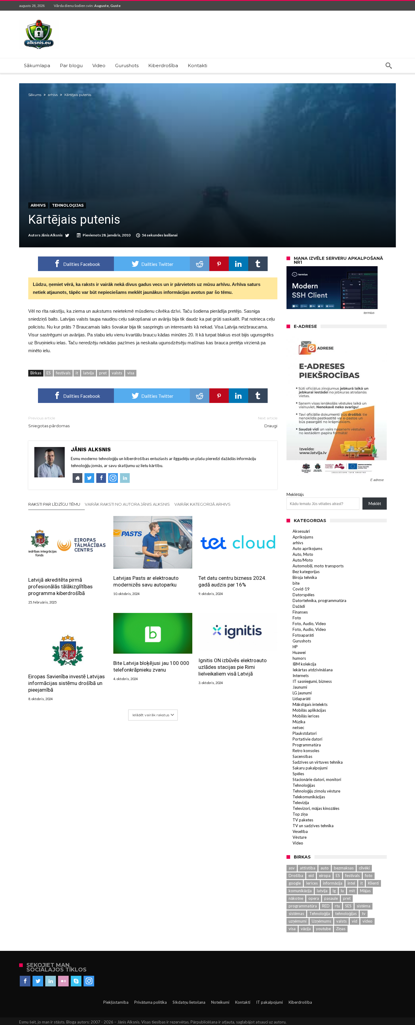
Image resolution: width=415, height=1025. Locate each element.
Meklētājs (295, 494)
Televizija (301, 802)
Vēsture (300, 837)
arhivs (53, 95)
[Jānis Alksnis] (39, 19)
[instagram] (89, 981)
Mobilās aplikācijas (309, 710)
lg (334, 890)
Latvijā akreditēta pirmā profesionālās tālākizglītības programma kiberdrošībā (60, 586)
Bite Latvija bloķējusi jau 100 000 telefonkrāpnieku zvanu (151, 666)
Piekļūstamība (116, 1002)
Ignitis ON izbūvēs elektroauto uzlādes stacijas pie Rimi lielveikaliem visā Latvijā (232, 667)
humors (299, 658)
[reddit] (199, 263)
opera (313, 898)
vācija (306, 928)
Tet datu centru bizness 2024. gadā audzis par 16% (232, 581)
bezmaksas (344, 867)
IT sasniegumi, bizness (312, 681)
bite (296, 583)
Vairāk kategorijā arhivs (202, 504)
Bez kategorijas (306, 571)
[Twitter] (38, 981)
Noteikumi (220, 1002)
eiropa (325, 875)
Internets (301, 675)
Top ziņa (300, 814)
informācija (332, 883)
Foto (297, 617)
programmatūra (303, 905)
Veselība (300, 831)
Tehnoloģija (319, 913)
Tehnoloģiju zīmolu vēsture (316, 791)
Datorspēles (303, 594)
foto (368, 875)
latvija (88, 372)
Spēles (298, 773)
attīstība (307, 867)
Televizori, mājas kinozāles (316, 808)
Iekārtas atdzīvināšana (313, 669)
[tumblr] (258, 263)
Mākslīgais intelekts (310, 704)
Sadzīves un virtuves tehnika (318, 762)
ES (48, 372)
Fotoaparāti (303, 635)
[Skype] (76, 981)
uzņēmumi (298, 921)
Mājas (365, 890)
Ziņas (340, 928)
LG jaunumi (302, 692)
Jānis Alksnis (52, 235)
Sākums (34, 95)
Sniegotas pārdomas (49, 422)
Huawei (299, 652)
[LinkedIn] (50, 981)
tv (363, 913)
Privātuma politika (150, 1002)
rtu (337, 905)
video (367, 921)
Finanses (300, 612)
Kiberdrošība (300, 1002)
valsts (117, 372)
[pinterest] (219, 263)
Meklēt (375, 503)
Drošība (296, 875)
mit (352, 890)
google (295, 883)
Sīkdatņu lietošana (189, 1002)
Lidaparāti (301, 698)
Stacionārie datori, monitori (317, 779)
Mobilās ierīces (306, 716)
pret (103, 372)
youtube (323, 928)
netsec (298, 727)
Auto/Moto (303, 560)
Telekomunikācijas (309, 796)
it (77, 372)
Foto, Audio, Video (309, 623)
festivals (63, 372)
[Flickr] (63, 981)
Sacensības (302, 756)
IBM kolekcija (304, 664)
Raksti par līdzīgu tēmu (54, 504)
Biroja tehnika (305, 577)
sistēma (363, 905)
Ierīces (312, 883)
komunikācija (300, 890)
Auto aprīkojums (307, 548)
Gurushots (302, 640)
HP (295, 646)
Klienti (373, 883)
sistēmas (296, 913)
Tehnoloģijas (68, 205)
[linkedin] (238, 263)
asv (292, 867)
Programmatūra (307, 744)
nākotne (296, 898)
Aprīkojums (303, 537)
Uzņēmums (321, 921)
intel (351, 883)
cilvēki (364, 867)
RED (326, 905)
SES (348, 905)
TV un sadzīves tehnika (313, 825)
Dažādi (299, 606)
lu (342, 890)
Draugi (267, 422)
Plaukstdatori (305, 733)
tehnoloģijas (346, 913)
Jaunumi (300, 687)
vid (354, 921)
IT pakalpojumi (269, 1002)
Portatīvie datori (307, 739)
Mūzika (299, 721)
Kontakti (242, 1002)
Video (298, 843)
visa (130, 372)
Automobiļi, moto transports (318, 565)
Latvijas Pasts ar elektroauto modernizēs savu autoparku (146, 581)
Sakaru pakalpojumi (310, 767)
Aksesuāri (301, 531)
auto (325, 867)
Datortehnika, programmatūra (319, 600)
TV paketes (303, 819)
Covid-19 (301, 588)
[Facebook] (25, 981)
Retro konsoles (306, 750)
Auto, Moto (303, 554)
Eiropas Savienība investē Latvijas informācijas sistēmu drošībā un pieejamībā (66, 683)
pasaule (331, 898)
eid (311, 875)
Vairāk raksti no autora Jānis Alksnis (127, 504)
